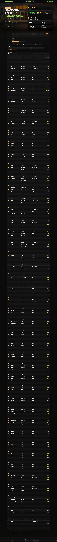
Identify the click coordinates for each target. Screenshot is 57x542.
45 (16, 36)
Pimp (14, 49)
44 (14, 36)
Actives (33, 1)
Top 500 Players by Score (15, 41)
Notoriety (20, 44)
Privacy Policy (30, 539)
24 (16, 34)
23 (14, 34)
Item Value (10, 44)
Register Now (50, 1)
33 (31, 34)
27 (21, 34)
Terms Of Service (25, 539)
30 (26, 34)
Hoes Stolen (32, 44)
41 (45, 34)
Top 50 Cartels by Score (22, 41)
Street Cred (13, 44)
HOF (29, 1)
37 (38, 34)
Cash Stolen (28, 44)
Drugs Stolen (23, 44)
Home (27, 1)
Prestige (17, 44)
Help (33, 539)
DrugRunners (9, 1)
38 (40, 34)
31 (28, 34)
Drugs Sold (40, 44)
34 (33, 34)
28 (23, 34)
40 (43, 34)
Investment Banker (11, 49)
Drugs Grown (36, 44)
